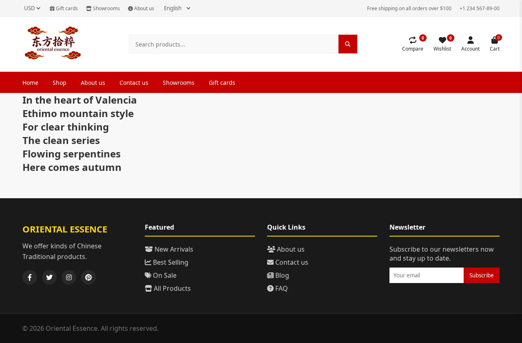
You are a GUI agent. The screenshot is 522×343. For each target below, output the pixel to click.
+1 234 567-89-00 (480, 8)
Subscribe (481, 275)
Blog (281, 275)
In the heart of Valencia (79, 99)
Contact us (133, 82)
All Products (171, 288)
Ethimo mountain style (78, 113)
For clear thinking (65, 126)
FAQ (281, 288)
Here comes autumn (72, 167)
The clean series (61, 140)
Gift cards (66, 8)
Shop (59, 82)
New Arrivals (173, 249)
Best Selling (169, 262)
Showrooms (106, 8)
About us (143, 8)
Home (30, 82)
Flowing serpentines (71, 153)
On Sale (164, 275)
